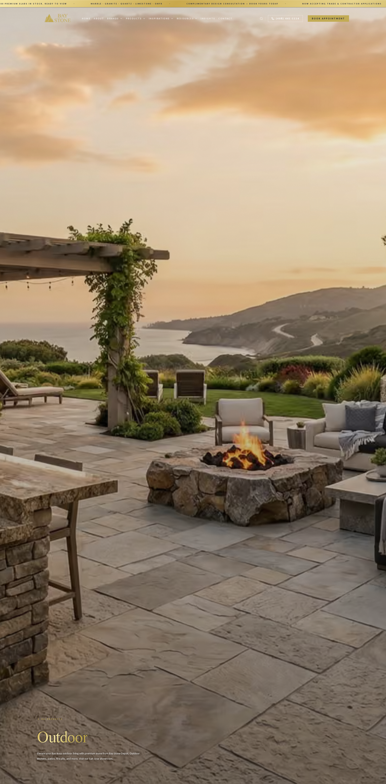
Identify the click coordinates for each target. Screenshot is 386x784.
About (99, 18)
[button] (193, 3)
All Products (52, 719)
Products (134, 18)
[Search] (261, 18)
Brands (113, 18)
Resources (185, 18)
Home (86, 18)
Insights (208, 18)
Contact (225, 18)
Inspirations (159, 18)
